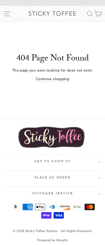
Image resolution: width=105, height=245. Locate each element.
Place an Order (52, 178)
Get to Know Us (52, 161)
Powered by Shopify (52, 240)
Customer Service (52, 194)
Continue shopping (52, 78)
